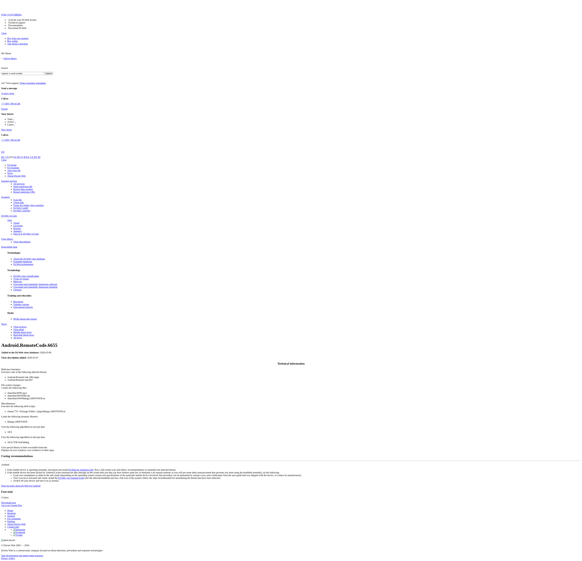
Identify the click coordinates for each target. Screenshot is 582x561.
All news (17, 337)
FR (18, 157)
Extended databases (22, 261)
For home (12, 165)
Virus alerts (18, 329)
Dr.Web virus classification (26, 276)
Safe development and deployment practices (22, 555)
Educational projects (23, 307)
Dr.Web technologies (23, 264)
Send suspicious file (22, 186)
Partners (11, 521)
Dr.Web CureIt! (20, 208)
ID (39, 157)
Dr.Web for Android (81, 470)
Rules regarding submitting (33, 83)
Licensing (18, 225)
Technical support (16, 22)
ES (15, 157)
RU (3, 157)
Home (10, 510)
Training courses (21, 304)
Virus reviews (20, 327)
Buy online (12, 41)
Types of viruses (21, 279)
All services (19, 184)
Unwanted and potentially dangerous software (35, 284)
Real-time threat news (23, 335)
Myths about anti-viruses (25, 319)
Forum (4, 109)
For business (13, 167)
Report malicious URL (24, 192)
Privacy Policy (8, 558)
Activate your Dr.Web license (22, 20)
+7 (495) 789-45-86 (10, 103)
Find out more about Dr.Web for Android (20, 486)
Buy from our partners (17, 38)
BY (36, 157)
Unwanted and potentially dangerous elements (35, 287)
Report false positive (23, 189)
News (10, 173)
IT (21, 157)
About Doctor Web (16, 176)
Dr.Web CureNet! (21, 210)
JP (24, 157)
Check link (18, 202)
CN (7, 157)
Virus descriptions (21, 241)
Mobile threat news (22, 332)
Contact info (13, 527)
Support (11, 516)
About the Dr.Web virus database (29, 259)
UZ (32, 157)
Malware (17, 281)
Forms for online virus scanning (28, 205)
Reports (17, 228)
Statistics (17, 231)
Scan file (17, 200)
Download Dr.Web (17, 28)
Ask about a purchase (17, 44)
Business (11, 513)
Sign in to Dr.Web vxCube (26, 234)
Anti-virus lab (13, 170)
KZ (28, 157)
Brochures (18, 301)
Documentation (15, 25)
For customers (14, 518)
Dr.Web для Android (71, 478)
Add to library (10, 58)
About (16, 223)
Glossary (17, 289)
